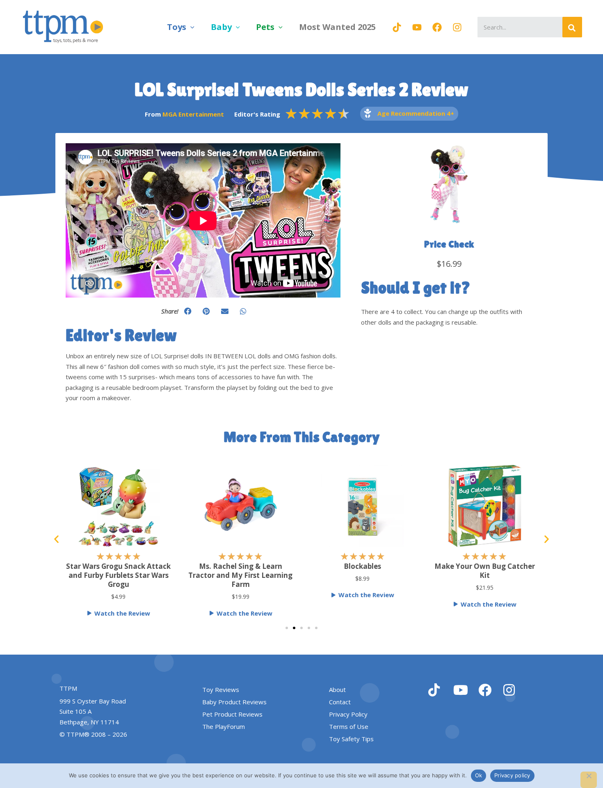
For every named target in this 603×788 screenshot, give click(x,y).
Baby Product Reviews (234, 702)
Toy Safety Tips (351, 739)
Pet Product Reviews (232, 714)
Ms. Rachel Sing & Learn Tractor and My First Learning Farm (240, 575)
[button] (190, 27)
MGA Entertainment (193, 114)
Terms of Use (348, 726)
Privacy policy (512, 775)
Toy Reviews (220, 689)
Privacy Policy (348, 714)
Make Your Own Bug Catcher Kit (484, 570)
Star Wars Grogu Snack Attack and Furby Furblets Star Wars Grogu (118, 575)
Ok (478, 775)
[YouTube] (417, 27)
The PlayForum (223, 726)
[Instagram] (457, 27)
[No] (588, 780)
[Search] (572, 27)
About (337, 689)
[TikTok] (397, 27)
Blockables (362, 566)
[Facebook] (437, 27)
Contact (340, 702)
